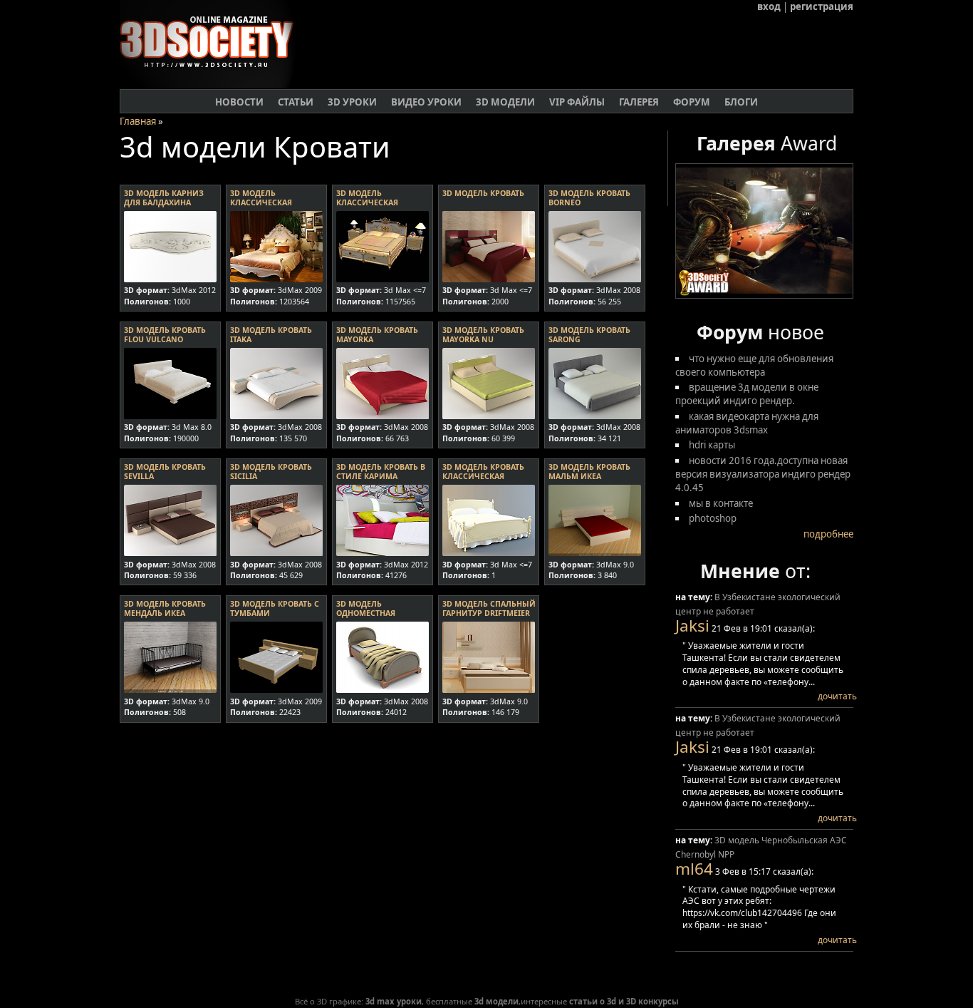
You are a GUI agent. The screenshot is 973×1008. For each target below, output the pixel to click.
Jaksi (692, 625)
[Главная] (213, 84)
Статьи (295, 102)
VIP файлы (577, 102)
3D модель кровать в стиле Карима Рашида (380, 476)
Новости (239, 102)
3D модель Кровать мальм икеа (589, 471)
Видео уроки (426, 102)
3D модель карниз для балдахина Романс (164, 202)
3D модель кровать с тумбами (274, 608)
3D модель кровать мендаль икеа (165, 608)
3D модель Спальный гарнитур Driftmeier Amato (489, 613)
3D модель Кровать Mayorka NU (483, 334)
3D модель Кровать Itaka (271, 334)
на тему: (694, 597)
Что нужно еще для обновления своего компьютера (754, 365)
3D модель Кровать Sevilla (165, 471)
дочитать (837, 696)
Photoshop (713, 518)
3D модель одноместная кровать (365, 613)
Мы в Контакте (721, 503)
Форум (691, 102)
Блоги (741, 102)
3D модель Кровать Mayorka (377, 334)
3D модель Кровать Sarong (589, 334)
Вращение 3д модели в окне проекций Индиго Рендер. (746, 394)
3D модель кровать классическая (483, 471)
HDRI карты (712, 444)
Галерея (639, 102)
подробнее (828, 534)
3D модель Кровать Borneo (589, 197)
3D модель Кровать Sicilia (271, 471)
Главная (138, 121)
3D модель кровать (483, 193)
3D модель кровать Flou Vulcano (165, 334)
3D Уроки (352, 102)
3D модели (505, 102)
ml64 (694, 869)
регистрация (821, 6)
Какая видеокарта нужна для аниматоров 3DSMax (746, 423)
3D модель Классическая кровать (261, 202)
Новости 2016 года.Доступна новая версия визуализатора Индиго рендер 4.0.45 (762, 474)
